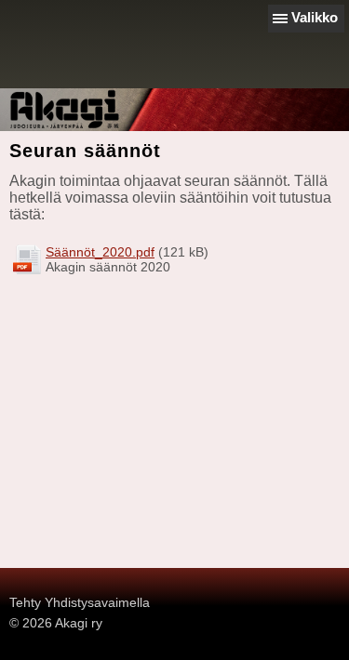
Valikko (314, 17)
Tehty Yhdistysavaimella (79, 602)
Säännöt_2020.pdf (100, 251)
